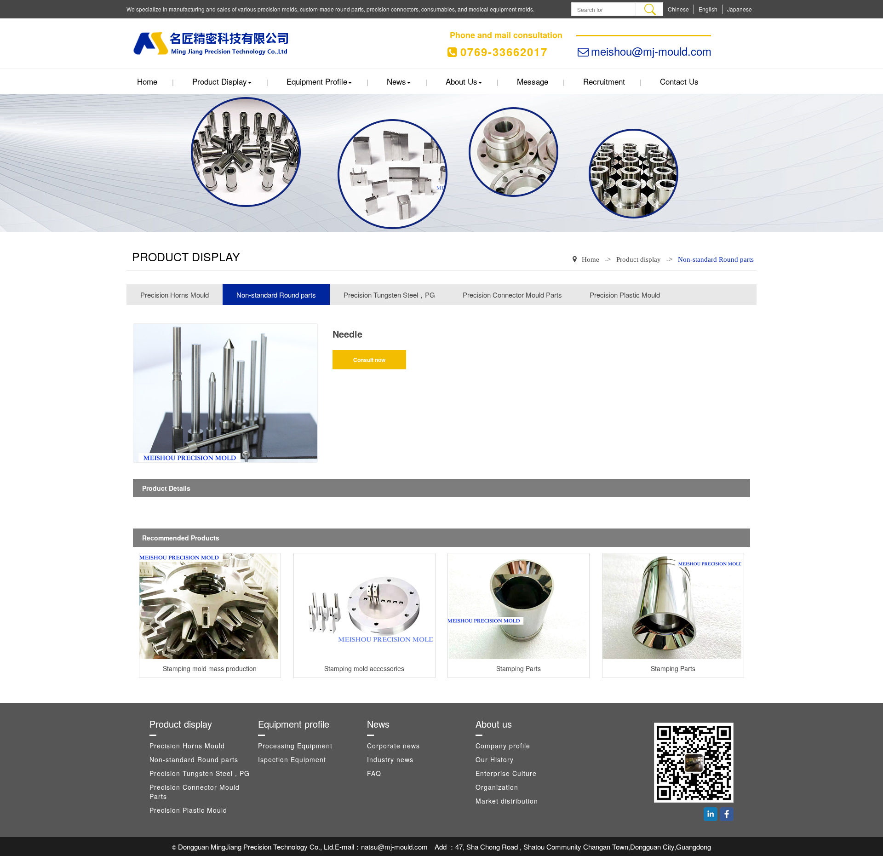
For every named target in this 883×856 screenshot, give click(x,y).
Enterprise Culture (506, 773)
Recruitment (604, 81)
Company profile (503, 745)
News (396, 81)
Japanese (739, 9)
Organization (497, 787)
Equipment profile (317, 81)
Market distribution (507, 800)
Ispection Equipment (292, 759)
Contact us (679, 81)
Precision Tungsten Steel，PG (389, 294)
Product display (219, 81)
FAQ (374, 773)
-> (608, 259)
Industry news (390, 759)
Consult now (369, 360)
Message (532, 81)
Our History (495, 759)
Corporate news (393, 745)
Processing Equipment (295, 745)
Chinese (678, 9)
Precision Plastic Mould (625, 294)
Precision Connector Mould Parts (512, 294)
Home (147, 81)
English (708, 9)
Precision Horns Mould (174, 294)
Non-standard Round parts (716, 259)
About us (461, 81)
